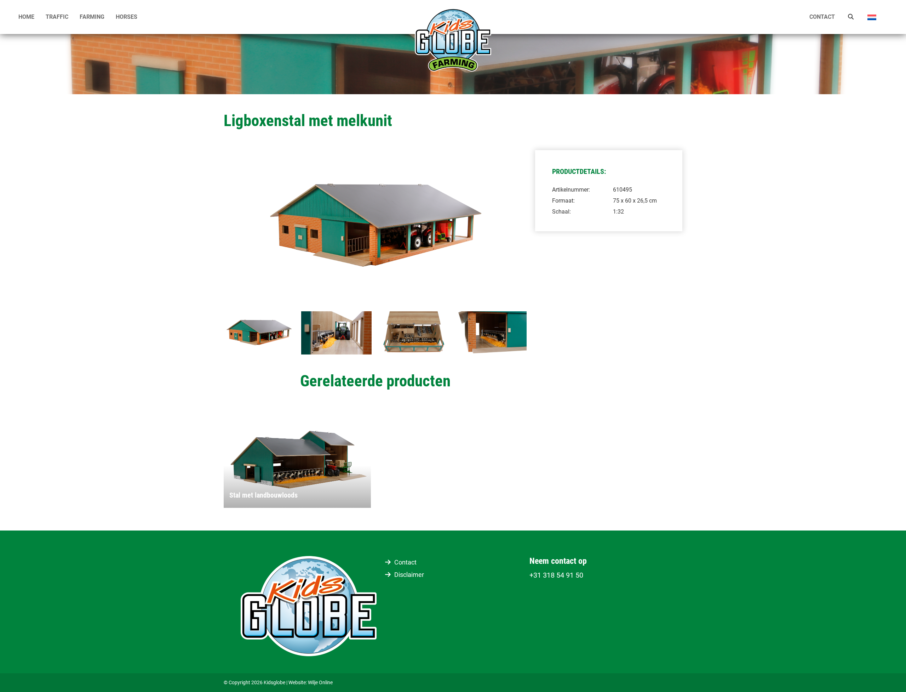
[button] (877, 17)
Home (26, 16)
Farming (92, 16)
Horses (126, 16)
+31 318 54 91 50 (556, 575)
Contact (822, 16)
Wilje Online (320, 682)
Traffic (57, 16)
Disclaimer (409, 574)
